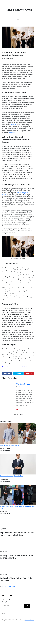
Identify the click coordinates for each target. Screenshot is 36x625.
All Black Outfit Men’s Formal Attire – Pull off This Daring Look (17, 507)
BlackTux (13, 125)
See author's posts (22, 406)
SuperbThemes (29, 620)
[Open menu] (18, 20)
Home (3, 611)
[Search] (27, 606)
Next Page (11, 587)
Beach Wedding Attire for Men (9, 445)
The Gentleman (23, 384)
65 (5, 587)
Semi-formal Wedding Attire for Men (11, 476)
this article (12, 133)
